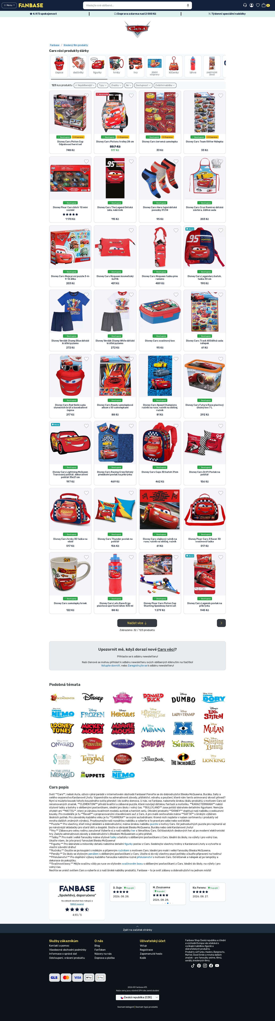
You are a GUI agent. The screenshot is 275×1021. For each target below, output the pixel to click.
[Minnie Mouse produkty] (123, 728)
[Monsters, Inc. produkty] (183, 728)
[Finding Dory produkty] (213, 697)
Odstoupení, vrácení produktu (67, 957)
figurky (97, 72)
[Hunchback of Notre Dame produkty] (153, 712)
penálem (93, 853)
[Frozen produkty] (92, 712)
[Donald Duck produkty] (153, 697)
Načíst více (135, 623)
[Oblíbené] (258, 5)
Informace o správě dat (63, 953)
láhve (193, 72)
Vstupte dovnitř (110, 665)
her (133, 830)
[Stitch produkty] (213, 712)
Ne (127, 85)
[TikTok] (193, 966)
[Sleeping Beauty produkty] (213, 743)
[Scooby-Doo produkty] (153, 743)
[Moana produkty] (153, 728)
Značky (115, 85)
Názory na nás (103, 953)
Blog (97, 945)
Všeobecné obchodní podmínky (67, 949)
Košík (143, 957)
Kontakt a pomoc (59, 945)
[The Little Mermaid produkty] (62, 773)
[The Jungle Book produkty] (153, 758)
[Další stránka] (221, 623)
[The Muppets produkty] (92, 773)
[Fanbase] (31, 5)
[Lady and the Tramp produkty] (183, 712)
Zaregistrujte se (137, 665)
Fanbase (54, 45)
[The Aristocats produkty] (123, 758)
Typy (102, 85)
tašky (113, 837)
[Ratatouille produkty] (123, 743)
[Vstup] (251, 5)
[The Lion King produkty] (213, 758)
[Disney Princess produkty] (123, 697)
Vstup (143, 945)
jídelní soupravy (154, 73)
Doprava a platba (105, 957)
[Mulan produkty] (213, 728)
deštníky (78, 72)
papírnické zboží (212, 73)
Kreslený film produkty (76, 45)
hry (136, 72)
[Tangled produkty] (92, 758)
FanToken (100, 949)
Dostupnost (142, 85)
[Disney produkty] (92, 697)
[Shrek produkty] (183, 743)
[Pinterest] (199, 966)
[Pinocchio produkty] (92, 743)
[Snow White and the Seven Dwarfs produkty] (62, 758)
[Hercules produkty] (123, 712)
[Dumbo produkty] (183, 697)
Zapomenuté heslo (151, 953)
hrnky (116, 72)
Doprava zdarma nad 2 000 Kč (136, 13)
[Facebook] (211, 966)
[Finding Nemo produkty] (62, 712)
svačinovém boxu (132, 863)
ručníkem (123, 850)
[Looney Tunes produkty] (62, 728)
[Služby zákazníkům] (245, 5)
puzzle (154, 824)
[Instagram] (205, 966)
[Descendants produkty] (62, 697)
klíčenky (174, 72)
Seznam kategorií (125, 1007)
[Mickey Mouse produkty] (92, 728)
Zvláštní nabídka (164, 85)
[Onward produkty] (62, 743)
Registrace (146, 949)
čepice (59, 72)
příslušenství (144, 857)
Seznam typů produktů (147, 1007)
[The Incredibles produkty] (183, 758)
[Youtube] (217, 966)
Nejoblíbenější (85, 85)
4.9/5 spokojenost (44, 13)
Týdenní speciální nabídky (228, 13)
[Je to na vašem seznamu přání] (86, 95)
